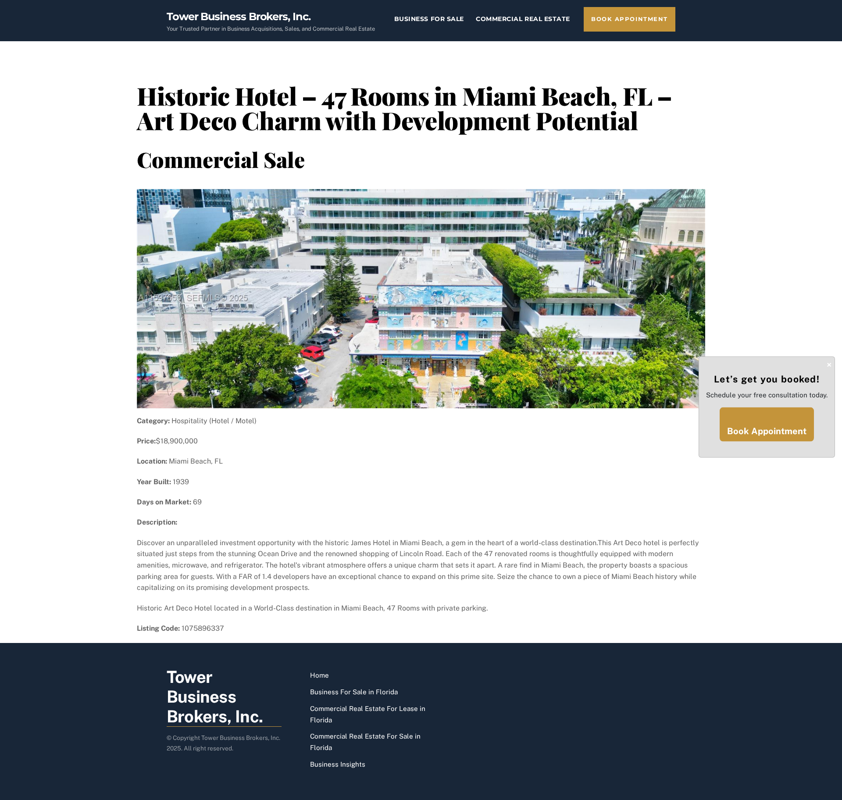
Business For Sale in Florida (354, 692)
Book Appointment (629, 19)
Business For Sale (429, 18)
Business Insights (337, 764)
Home (319, 675)
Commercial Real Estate (523, 18)
